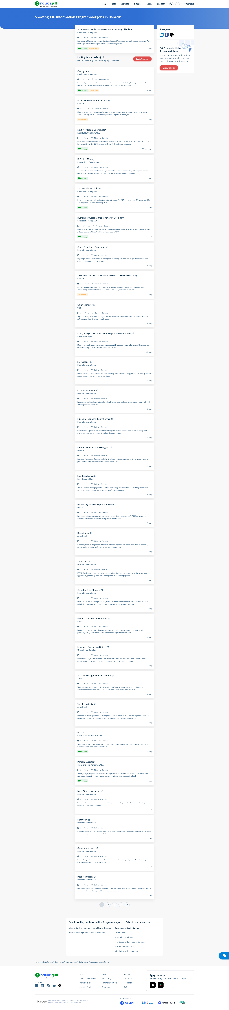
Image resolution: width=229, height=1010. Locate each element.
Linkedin (162, 35)
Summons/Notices (109, 982)
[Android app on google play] (161, 985)
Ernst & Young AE (84, 336)
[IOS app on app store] (153, 985)
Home (37, 962)
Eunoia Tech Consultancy (88, 162)
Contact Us (128, 978)
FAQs (126, 987)
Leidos (80, 507)
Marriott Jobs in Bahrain (124, 946)
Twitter (172, 35)
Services (125, 4)
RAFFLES (81, 621)
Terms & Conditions (88, 978)
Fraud (104, 974)
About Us (127, 974)
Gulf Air (80, 103)
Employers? (189, 4)
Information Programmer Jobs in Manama (87, 932)
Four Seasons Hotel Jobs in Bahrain (129, 942)
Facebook (167, 35)
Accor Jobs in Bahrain (123, 937)
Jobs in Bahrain (47, 962)
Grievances (106, 987)
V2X (79, 308)
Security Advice (86, 987)
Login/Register (142, 59)
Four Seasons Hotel (85, 479)
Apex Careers (120, 932)
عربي (103, 4)
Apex (79, 678)
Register (161, 4)
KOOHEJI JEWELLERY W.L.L (88, 133)
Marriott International (86, 250)
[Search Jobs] (171, 4)
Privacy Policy (85, 982)
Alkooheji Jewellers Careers (126, 951)
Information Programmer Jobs (66, 962)
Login (149, 4)
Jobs (114, 4)
